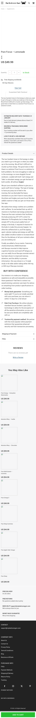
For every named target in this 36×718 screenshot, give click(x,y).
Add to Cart (18, 715)
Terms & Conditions (7, 650)
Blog (2, 654)
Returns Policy (5, 677)
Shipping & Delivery (7, 673)
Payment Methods (6, 670)
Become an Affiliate (7, 657)
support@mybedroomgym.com (10, 628)
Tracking (3, 680)
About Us (4, 640)
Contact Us (4, 644)
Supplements (10, 9)
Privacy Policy (5, 647)
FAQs (2, 666)
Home (2, 9)
